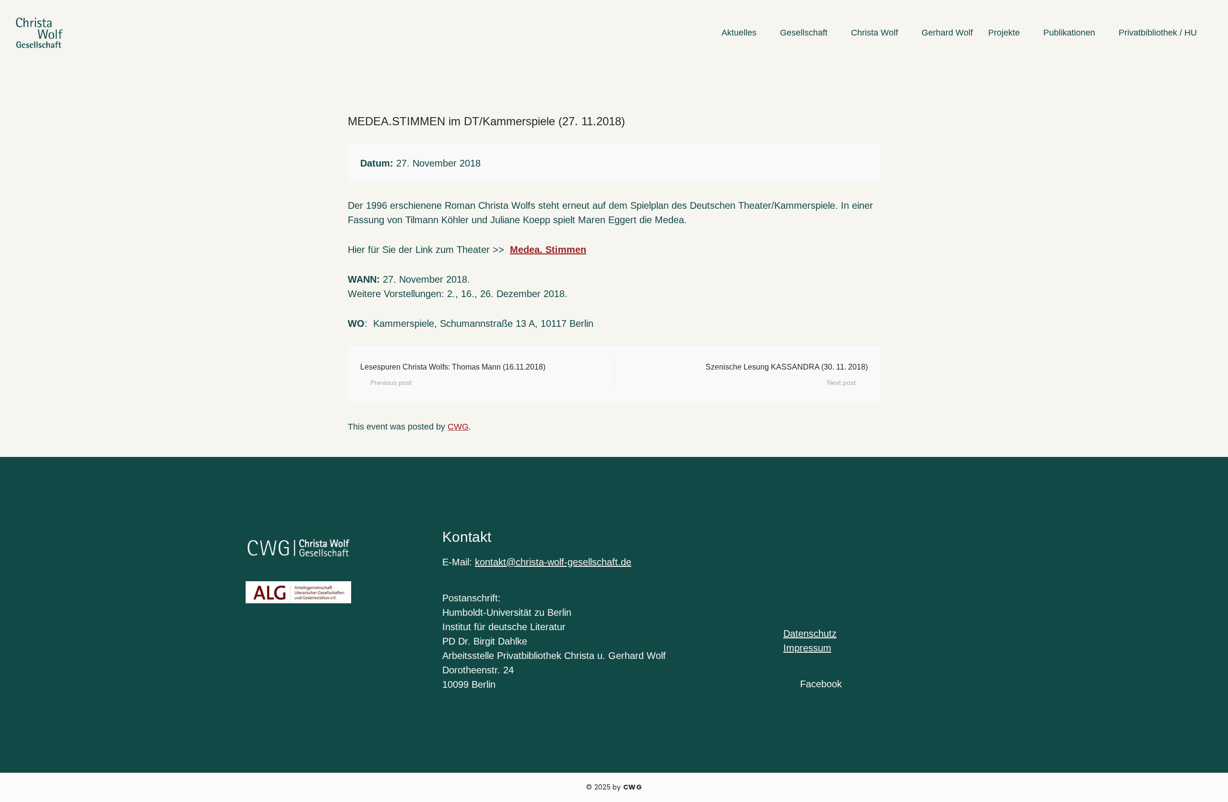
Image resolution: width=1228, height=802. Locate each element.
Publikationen (1069, 32)
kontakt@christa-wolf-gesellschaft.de (553, 562)
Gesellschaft (803, 32)
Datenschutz (810, 633)
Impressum (807, 648)
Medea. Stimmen (548, 249)
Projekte (1004, 32)
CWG (458, 426)
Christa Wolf (874, 32)
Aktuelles (738, 32)
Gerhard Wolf (947, 32)
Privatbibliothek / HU (1158, 32)
